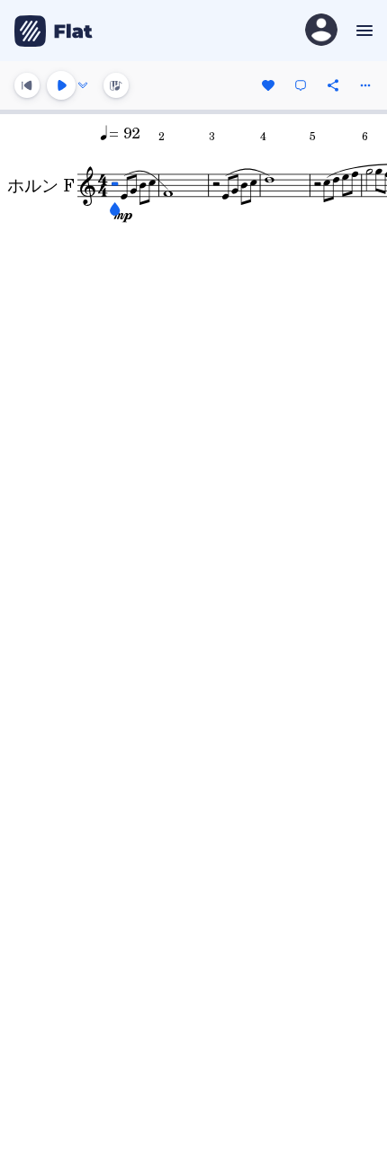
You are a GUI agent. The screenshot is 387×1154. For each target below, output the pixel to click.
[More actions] (365, 85)
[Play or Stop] (61, 85)
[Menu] (362, 30)
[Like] (268, 85)
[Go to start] (27, 85)
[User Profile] (321, 31)
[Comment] (300, 85)
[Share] (333, 85)
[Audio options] (83, 85)
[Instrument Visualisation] (116, 85)
